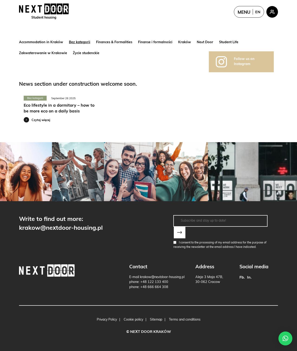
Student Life (228, 42)
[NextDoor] (47, 270)
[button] (285, 338)
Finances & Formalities (114, 42)
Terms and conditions (184, 319)
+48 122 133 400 (154, 282)
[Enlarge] (26, 171)
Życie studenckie (86, 53)
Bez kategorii (79, 42)
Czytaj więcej (41, 120)
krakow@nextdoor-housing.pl (61, 228)
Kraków (184, 42)
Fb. (242, 277)
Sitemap (156, 319)
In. (249, 277)
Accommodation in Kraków (41, 42)
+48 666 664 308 (154, 287)
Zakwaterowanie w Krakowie (43, 53)
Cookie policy (133, 319)
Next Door (205, 42)
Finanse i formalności (155, 42)
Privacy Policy (107, 319)
